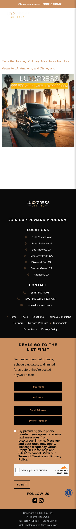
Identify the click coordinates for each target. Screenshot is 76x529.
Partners (18, 322)
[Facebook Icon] (34, 500)
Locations (38, 316)
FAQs (24, 316)
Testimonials (60, 322)
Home (13, 316)
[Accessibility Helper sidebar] (69, 493)
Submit (22, 484)
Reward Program (38, 322)
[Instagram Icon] (41, 500)
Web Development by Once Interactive (38, 525)
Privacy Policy (49, 329)
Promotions (30, 329)
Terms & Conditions (59, 316)
